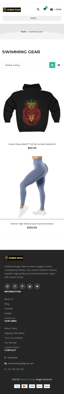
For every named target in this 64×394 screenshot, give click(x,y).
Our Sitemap (10, 342)
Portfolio (8, 308)
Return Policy (10, 328)
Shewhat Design (27, 379)
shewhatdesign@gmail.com (20, 363)
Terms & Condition (13, 337)
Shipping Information (14, 333)
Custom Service (11, 347)
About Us (8, 299)
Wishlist (8, 313)
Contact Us (9, 318)
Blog (6, 303)
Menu (33, 18)
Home (23, 31)
